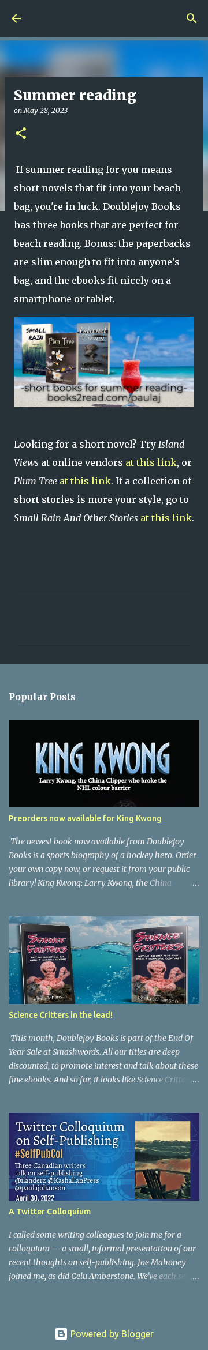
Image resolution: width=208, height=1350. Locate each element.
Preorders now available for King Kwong (85, 818)
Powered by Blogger (111, 1334)
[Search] (192, 18)
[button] (21, 134)
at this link (151, 462)
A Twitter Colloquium (50, 1211)
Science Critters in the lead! (61, 1015)
